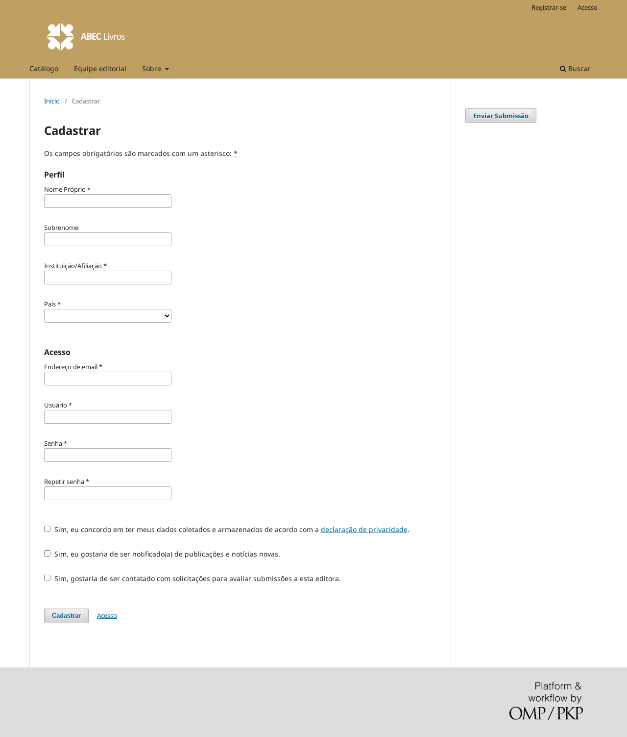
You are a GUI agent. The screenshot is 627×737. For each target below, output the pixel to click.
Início (52, 101)
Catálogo (43, 68)
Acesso (588, 7)
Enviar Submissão (501, 115)
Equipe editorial (100, 68)
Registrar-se (548, 7)
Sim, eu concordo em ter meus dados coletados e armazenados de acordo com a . (231, 529)
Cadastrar (66, 615)
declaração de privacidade (364, 529)
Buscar (578, 68)
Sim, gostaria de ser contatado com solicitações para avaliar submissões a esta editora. (196, 578)
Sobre (152, 68)
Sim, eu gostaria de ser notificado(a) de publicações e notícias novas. (166, 554)
